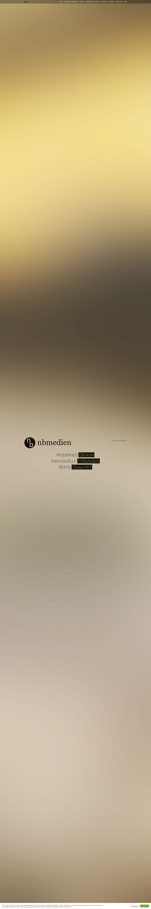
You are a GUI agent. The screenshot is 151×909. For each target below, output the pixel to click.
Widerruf (111, 2)
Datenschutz (119, 2)
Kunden (81, 2)
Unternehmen (89, 2)
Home (60, 2)
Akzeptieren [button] (144, 906)
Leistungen (67, 2)
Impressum (104, 2)
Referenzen (74, 2)
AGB (125, 2)
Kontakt (97, 2)
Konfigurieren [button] (135, 906)
